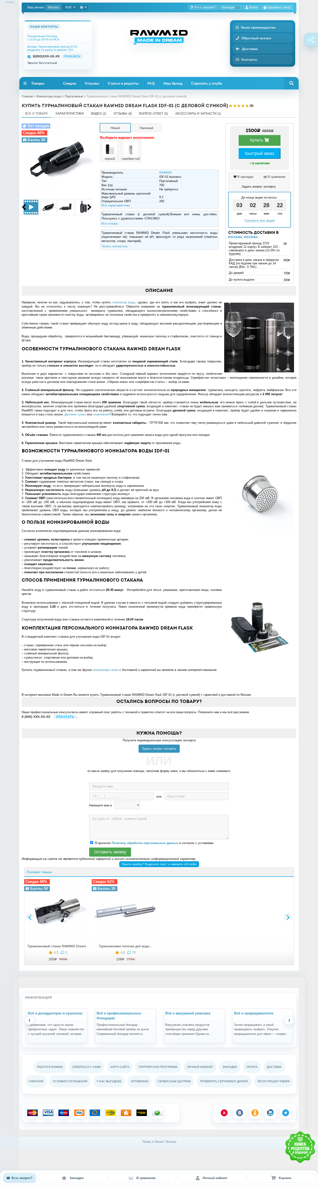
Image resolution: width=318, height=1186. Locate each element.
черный (110, 158)
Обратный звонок (256, 38)
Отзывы (92, 83)
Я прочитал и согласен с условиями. (154, 843)
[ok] (255, 1112)
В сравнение (276, 177)
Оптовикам (139, 1081)
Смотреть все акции (259, 220)
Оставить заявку (110, 852)
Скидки (69, 83)
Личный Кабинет (200, 1067)
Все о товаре (36, 113)
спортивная (101, 414)
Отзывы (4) (123, 113)
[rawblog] (270, 1112)
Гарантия (36, 1081)
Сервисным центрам (174, 1081)
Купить (257, 140)
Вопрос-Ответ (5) (153, 113)
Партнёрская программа (158, 1067)
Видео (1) (98, 113)
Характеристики (69, 113)
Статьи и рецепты (123, 83)
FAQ (151, 83)
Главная (27, 96)
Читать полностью (114, 246)
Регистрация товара (273, 1081)
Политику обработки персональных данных (145, 843)
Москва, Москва (243, 237)
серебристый (131, 158)
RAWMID (165, 172)
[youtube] (224, 1112)
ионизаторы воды (105, 670)
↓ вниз (7, 2)
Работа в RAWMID (50, 1067)
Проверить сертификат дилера (224, 1081)
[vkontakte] (239, 1112)
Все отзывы (109, 223)
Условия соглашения (70, 1081)
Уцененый (146, 128)
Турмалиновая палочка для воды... (125, 946)
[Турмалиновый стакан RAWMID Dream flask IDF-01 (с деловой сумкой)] (58, 125)
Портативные (74, 96)
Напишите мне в (100, 805)
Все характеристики (115, 205)
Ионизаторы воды (49, 96)
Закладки (229, 7)
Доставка (250, 49)
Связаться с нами (86, 1067)
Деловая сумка (75, 414)
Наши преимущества (258, 27)
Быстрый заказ (259, 153)
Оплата (251, 1067)
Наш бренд (173, 83)
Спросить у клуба (206, 83)
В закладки (245, 177)
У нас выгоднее (109, 1081)
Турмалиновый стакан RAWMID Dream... (58, 946)
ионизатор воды (123, 302)
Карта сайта (119, 1067)
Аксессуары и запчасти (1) (198, 113)
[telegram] (285, 1112)
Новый (115, 128)
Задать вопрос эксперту (159, 748)
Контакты (249, 59)
